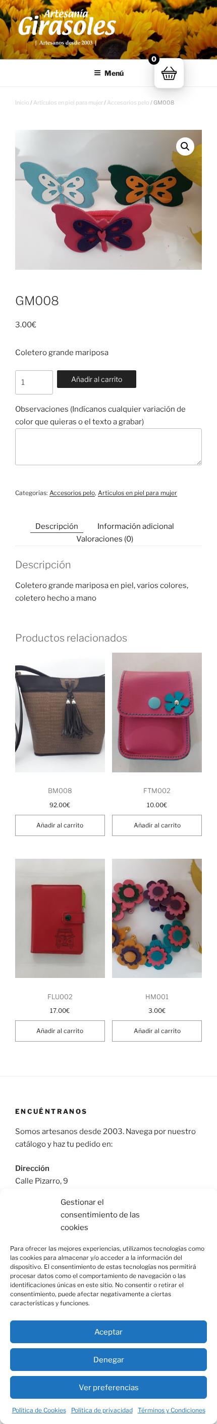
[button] (185, 146)
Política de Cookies (39, 1410)
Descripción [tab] (56, 526)
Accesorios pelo (128, 102)
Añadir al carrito (96, 379)
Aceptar (108, 1332)
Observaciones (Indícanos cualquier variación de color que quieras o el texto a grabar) (100, 415)
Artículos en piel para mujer (68, 102)
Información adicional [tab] (135, 526)
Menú (114, 73)
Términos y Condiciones (171, 1410)
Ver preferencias (109, 1387)
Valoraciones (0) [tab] (104, 539)
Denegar (108, 1359)
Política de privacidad (102, 1410)
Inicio (22, 102)
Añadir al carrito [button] (59, 825)
